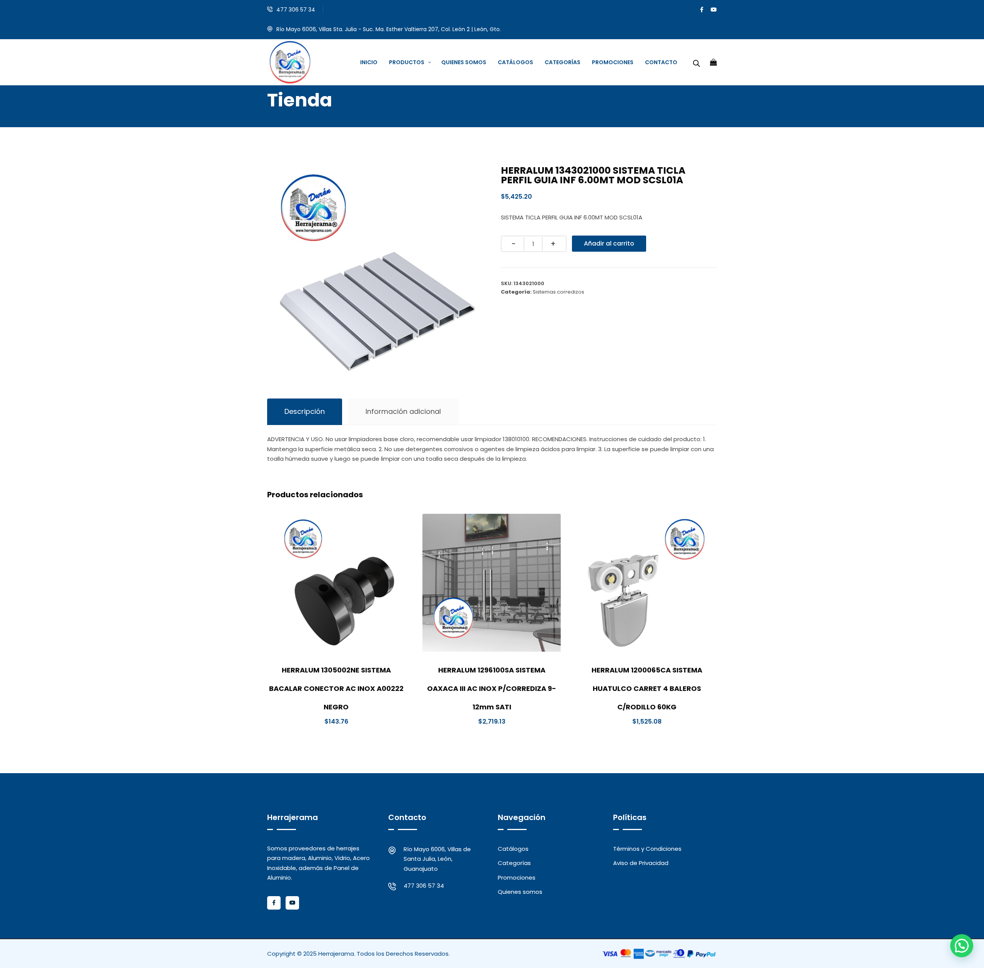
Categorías (514, 863)
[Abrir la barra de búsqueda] (696, 62)
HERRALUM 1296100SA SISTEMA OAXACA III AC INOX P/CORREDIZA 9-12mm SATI (491, 688)
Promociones (516, 877)
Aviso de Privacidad (640, 863)
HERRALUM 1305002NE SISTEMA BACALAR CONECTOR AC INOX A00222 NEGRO (336, 688)
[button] (961, 945)
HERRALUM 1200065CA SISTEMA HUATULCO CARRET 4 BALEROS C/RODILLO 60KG (647, 688)
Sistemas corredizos (558, 292)
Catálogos (513, 849)
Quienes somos (520, 892)
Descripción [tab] (304, 411)
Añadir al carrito (609, 243)
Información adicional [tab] (403, 411)
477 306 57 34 (295, 9)
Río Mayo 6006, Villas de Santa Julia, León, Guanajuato (437, 859)
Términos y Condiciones (647, 849)
